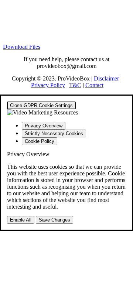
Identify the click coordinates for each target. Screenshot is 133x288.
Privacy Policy (48, 85)
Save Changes (54, 220)
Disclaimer (106, 78)
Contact (94, 85)
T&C (75, 85)
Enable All (20, 220)
